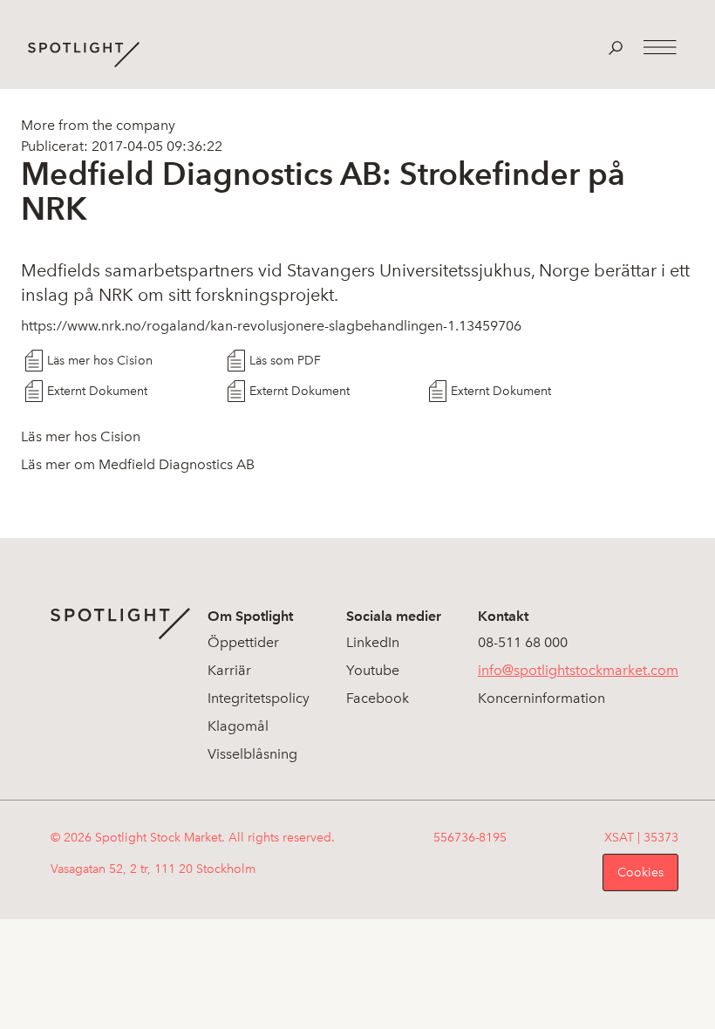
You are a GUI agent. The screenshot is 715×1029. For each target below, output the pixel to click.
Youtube (372, 670)
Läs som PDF (285, 360)
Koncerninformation (541, 698)
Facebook (377, 698)
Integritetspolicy (259, 698)
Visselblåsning (252, 754)
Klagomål (238, 726)
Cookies (640, 872)
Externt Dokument (97, 391)
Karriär (229, 670)
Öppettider (243, 642)
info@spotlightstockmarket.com (578, 670)
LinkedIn (372, 642)
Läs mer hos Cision (100, 360)
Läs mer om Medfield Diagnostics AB (138, 464)
